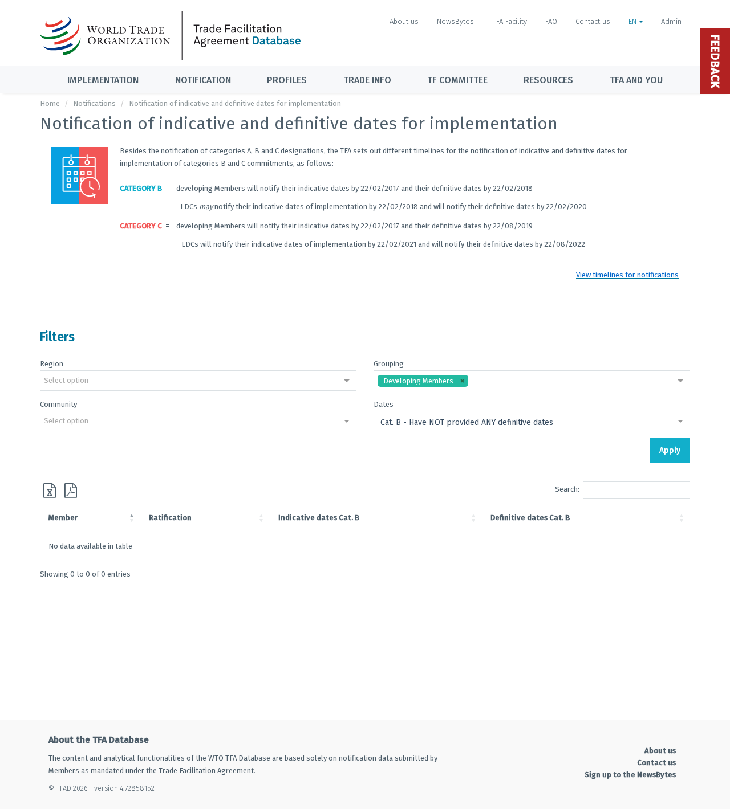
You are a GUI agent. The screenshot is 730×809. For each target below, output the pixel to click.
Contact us (592, 21)
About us (404, 21)
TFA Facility (509, 21)
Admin (671, 21)
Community (58, 404)
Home (50, 103)
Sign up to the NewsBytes (630, 774)
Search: (567, 489)
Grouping (389, 363)
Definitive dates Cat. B (530, 517)
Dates (384, 404)
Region (51, 363)
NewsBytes (455, 21)
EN (633, 21)
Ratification (170, 517)
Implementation (103, 80)
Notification (203, 80)
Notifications (94, 103)
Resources (548, 80)
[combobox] (198, 381)
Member (63, 517)
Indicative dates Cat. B (318, 517)
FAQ (551, 21)
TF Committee (457, 80)
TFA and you (636, 80)
